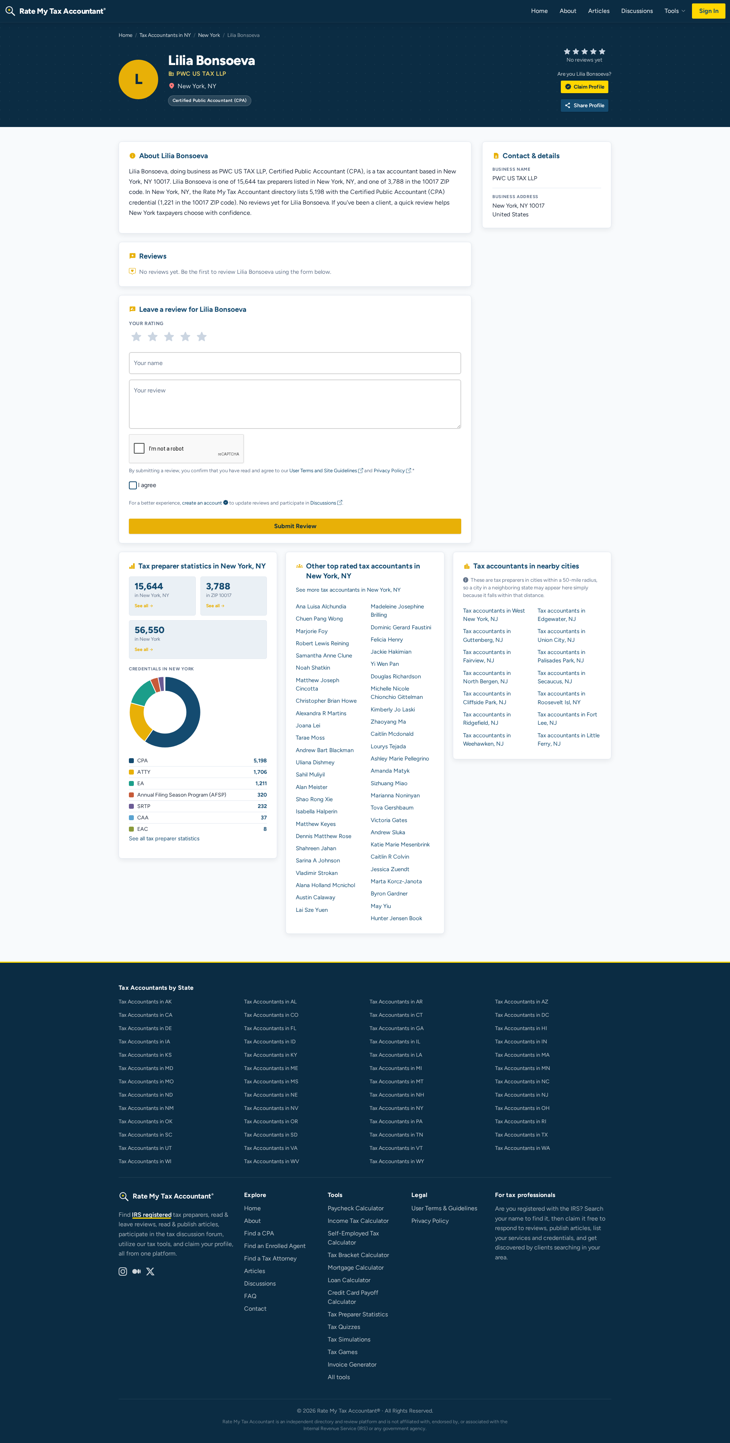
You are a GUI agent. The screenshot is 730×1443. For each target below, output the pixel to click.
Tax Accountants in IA (144, 1041)
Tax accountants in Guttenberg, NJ (487, 635)
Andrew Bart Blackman (325, 750)
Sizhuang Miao (389, 783)
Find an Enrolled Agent (275, 1245)
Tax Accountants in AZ (521, 1002)
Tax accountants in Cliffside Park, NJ (487, 697)
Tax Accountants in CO (271, 1015)
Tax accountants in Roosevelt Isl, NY (561, 697)
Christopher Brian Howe (326, 700)
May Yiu (381, 906)
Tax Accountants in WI (145, 1161)
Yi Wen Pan (385, 663)
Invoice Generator (352, 1364)
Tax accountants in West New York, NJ (494, 614)
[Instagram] (123, 1271)
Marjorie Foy (312, 631)
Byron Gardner (389, 893)
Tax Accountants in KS (145, 1055)
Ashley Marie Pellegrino (400, 758)
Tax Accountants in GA (397, 1028)
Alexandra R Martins (321, 713)
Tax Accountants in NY (165, 35)
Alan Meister (311, 787)
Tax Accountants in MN (522, 1068)
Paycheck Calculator (356, 1208)
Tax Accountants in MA (522, 1055)
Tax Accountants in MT (397, 1081)
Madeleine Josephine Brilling (397, 610)
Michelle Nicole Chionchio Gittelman (397, 692)
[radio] (136, 336)
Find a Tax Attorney (270, 1258)
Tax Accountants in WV (271, 1161)
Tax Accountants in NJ (521, 1095)
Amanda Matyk (390, 770)
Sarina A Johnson (318, 860)
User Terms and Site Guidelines (323, 470)
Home (539, 10)
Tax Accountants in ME (271, 1068)
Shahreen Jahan (316, 848)
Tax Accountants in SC (145, 1135)
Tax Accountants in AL (270, 1002)
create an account (202, 503)
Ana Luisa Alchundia (321, 606)
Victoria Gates (389, 820)
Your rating (146, 323)
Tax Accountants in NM (146, 1108)
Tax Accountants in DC (522, 1015)
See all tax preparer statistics (164, 838)
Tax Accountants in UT (145, 1148)
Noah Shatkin (313, 667)
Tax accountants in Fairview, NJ (487, 656)
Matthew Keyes (316, 824)
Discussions (637, 10)
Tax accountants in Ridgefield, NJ (487, 718)
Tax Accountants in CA (145, 1015)
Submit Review (295, 526)
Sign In (709, 10)
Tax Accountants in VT (396, 1148)
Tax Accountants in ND (146, 1095)
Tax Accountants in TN (396, 1135)
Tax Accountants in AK (145, 1002)
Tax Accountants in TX (521, 1135)
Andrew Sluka (388, 832)
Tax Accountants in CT (396, 1015)
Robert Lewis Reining (322, 643)
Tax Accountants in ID (270, 1041)
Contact (255, 1308)
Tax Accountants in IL (395, 1041)
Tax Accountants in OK (146, 1121)
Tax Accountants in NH (397, 1095)
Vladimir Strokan (317, 873)
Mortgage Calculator (356, 1267)
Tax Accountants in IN (521, 1041)
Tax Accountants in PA (396, 1121)
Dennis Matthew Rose (323, 836)
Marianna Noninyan (395, 795)
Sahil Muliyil (310, 774)
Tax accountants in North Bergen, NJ (487, 677)
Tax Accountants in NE (271, 1095)
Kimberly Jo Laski (393, 709)
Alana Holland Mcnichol (325, 885)
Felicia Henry (387, 639)
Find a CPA (259, 1233)
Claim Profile (585, 87)
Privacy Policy (390, 470)
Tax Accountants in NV (271, 1108)
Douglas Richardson (396, 676)
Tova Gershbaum (392, 807)
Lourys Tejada (388, 746)
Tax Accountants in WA (522, 1148)
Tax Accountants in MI (396, 1068)
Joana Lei (308, 725)
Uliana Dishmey (315, 762)
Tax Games (342, 1352)
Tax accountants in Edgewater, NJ (561, 614)
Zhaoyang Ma (388, 721)
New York (209, 35)
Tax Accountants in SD (271, 1135)
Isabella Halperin (316, 811)
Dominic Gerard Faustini (401, 627)
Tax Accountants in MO (146, 1081)
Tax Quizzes (344, 1326)
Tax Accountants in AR (396, 1002)
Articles (598, 10)
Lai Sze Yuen (312, 909)
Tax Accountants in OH (522, 1108)
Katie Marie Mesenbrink (400, 844)
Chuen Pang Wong (319, 618)
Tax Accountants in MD (146, 1068)
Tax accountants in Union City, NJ (561, 635)
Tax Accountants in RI (520, 1121)
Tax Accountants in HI (521, 1028)
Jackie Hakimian (391, 651)
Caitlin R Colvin (390, 856)
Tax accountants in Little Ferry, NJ (569, 739)
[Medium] (136, 1271)
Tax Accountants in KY (270, 1055)
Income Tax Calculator (358, 1220)
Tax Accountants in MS (271, 1081)
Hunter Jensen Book (396, 918)
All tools (339, 1377)
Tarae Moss (310, 737)
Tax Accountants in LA (396, 1055)
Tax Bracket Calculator (358, 1255)
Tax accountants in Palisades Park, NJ (561, 656)
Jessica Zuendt (390, 869)
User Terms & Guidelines (444, 1208)
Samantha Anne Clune (324, 655)
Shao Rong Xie (314, 799)
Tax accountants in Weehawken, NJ (487, 739)
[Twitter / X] (150, 1271)
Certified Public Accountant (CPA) (210, 100)
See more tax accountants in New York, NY (348, 589)
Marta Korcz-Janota (396, 881)
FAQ (250, 1296)
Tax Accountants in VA (270, 1148)
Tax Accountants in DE (145, 1028)
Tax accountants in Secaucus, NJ (561, 677)
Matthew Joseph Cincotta (317, 684)
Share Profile (585, 106)
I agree (147, 485)
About (568, 10)
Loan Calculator (349, 1280)
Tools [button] (672, 10)
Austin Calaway (315, 897)
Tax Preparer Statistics (358, 1314)
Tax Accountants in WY (397, 1161)
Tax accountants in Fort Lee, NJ (567, 718)
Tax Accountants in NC (522, 1081)
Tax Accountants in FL (270, 1028)
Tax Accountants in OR (271, 1121)
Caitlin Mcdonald (392, 733)
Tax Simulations (349, 1339)
